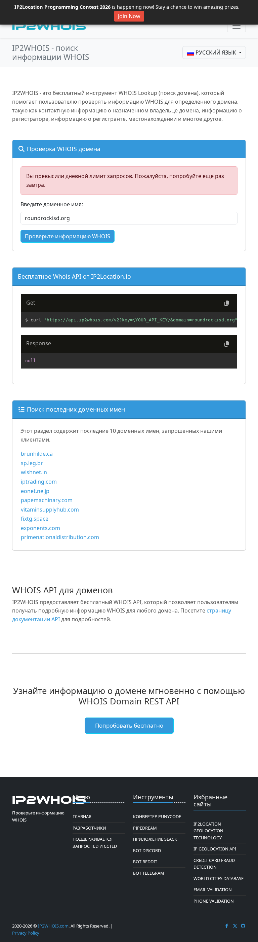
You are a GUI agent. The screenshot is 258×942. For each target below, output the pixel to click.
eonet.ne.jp (35, 491)
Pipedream (145, 828)
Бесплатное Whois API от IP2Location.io (74, 276)
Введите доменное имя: (51, 204)
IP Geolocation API (215, 849)
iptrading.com (39, 481)
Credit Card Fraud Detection (214, 863)
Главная (82, 816)
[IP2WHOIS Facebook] (226, 926)
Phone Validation (214, 901)
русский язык (216, 52)
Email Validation (213, 889)
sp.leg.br (32, 463)
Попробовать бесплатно (129, 725)
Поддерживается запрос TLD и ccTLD (95, 842)
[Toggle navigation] (236, 25)
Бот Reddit (145, 862)
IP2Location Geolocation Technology (208, 831)
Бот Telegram (148, 873)
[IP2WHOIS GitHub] (243, 926)
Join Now (129, 16)
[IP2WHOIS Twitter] (235, 926)
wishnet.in (34, 472)
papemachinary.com (47, 500)
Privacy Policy (25, 933)
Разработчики (89, 828)
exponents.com (40, 528)
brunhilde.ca (37, 453)
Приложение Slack (155, 839)
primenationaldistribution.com (60, 537)
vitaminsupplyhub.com (50, 509)
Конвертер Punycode (157, 816)
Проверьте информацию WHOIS (67, 236)
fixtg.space (34, 518)
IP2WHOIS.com (53, 926)
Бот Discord (147, 850)
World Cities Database (219, 878)
